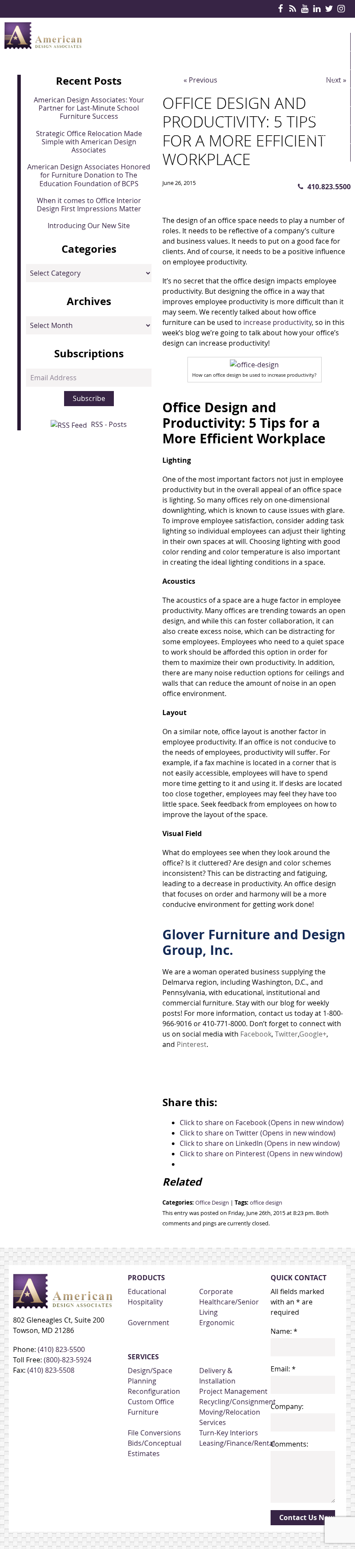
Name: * (284, 1331)
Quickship (322, 134)
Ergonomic (217, 1322)
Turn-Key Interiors (228, 1433)
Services (319, 78)
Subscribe (89, 398)
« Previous (200, 80)
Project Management (233, 1391)
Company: (287, 1406)
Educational (147, 1291)
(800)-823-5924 (67, 1360)
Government (148, 1322)
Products (322, 60)
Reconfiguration (154, 1391)
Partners (321, 116)
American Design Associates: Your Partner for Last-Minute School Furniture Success (89, 108)
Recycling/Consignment (237, 1401)
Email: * (283, 1369)
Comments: (289, 1444)
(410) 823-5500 (61, 1349)
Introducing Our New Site (89, 225)
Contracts (324, 97)
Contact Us (325, 171)
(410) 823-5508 (50, 1370)
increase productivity (277, 322)
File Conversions (154, 1433)
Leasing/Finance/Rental (237, 1443)
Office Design (212, 1202)
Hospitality (145, 1302)
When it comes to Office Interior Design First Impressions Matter (89, 204)
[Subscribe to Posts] (70, 424)
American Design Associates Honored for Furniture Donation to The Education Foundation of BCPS (88, 175)
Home (314, 42)
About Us (321, 153)
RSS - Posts (109, 424)
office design (266, 1202)
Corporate (216, 1291)
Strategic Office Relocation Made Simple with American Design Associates (89, 142)
